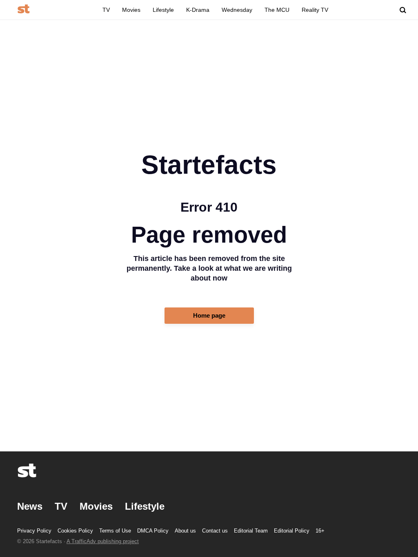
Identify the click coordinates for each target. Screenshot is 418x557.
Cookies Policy (75, 531)
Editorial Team (251, 531)
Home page (209, 315)
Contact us (215, 531)
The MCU (277, 10)
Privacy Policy (34, 531)
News (29, 506)
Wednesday (237, 10)
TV (106, 10)
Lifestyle (163, 10)
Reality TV (315, 10)
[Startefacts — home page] (23, 9)
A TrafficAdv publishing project (103, 541)
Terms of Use (115, 531)
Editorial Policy (291, 531)
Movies (131, 10)
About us (185, 531)
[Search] (403, 10)
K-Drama (197, 10)
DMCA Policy (153, 531)
